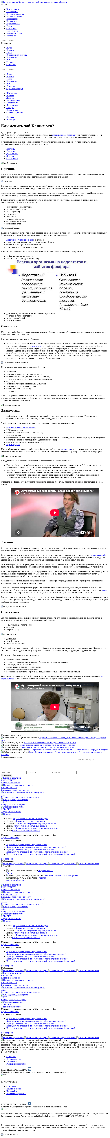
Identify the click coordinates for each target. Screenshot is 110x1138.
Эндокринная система (16, 55)
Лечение (10, 98)
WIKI (8, 60)
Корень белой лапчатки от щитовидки (30, 818)
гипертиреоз (35, 346)
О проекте (11, 64)
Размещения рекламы (16, 1064)
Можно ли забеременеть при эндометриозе (36, 823)
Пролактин (11, 21)
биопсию (66, 449)
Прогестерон (12, 19)
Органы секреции (14, 88)
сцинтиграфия (13, 444)
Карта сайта (11, 1061)
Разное (9, 26)
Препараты (11, 57)
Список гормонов (14, 112)
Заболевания (12, 11)
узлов (104, 590)
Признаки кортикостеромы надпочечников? (26, 844)
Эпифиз (10, 95)
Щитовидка (11, 93)
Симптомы (11, 28)
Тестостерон (12, 31)
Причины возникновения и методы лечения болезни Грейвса (47, 745)
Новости (10, 50)
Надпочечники (13, 100)
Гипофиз (10, 107)
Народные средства (15, 14)
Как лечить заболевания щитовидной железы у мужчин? (50, 742)
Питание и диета (14, 16)
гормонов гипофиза (99, 555)
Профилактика (13, 24)
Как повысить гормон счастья (26, 831)
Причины (10, 149)
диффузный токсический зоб (19, 240)
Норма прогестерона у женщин (30, 821)
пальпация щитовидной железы (21, 428)
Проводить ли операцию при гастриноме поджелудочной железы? (36, 852)
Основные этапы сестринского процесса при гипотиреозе (47, 747)
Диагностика (12, 105)
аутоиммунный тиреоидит (64, 135)
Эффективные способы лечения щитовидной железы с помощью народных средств (69, 750)
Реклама (10, 62)
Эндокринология (14, 33)
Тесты (9, 52)
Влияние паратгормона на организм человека (37, 828)
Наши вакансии (13, 1059)
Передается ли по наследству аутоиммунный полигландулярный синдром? (40, 854)
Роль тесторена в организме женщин (30, 826)
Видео (9, 48)
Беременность (12, 9)
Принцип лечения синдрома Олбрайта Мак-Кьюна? (30, 849)
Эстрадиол (11, 36)
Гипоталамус (12, 103)
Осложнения (12, 158)
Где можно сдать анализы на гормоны (61, 875)
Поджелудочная (13, 110)
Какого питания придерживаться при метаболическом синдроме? (36, 847)
